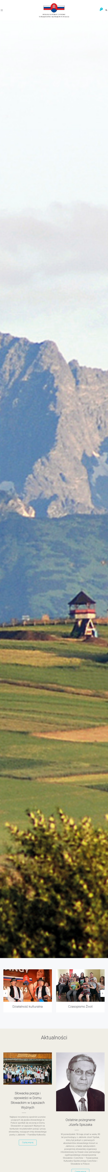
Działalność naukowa (72, 1006)
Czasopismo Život (19, 1006)
